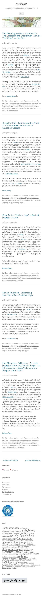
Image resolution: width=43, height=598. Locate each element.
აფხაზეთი (28, 530)
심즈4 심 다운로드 (17, 183)
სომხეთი (24, 563)
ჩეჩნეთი (24, 443)
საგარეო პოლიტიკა (25, 560)
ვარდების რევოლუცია (17, 542)
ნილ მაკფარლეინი (7, 554)
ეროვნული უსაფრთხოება (26, 540)
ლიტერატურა (20, 106)
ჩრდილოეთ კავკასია (28, 445)
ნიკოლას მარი (16, 445)
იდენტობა (5, 351)
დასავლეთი (5, 536)
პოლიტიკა (5, 482)
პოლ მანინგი (29, 106)
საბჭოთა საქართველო (15, 108)
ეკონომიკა (5, 484)
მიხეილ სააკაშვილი (16, 549)
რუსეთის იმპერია (10, 558)
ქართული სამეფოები (23, 566)
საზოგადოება (12, 200)
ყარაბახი (32, 566)
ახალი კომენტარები (33, 460)
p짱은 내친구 (25, 77)
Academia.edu (11, 96)
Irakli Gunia (5, 103)
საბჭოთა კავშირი (27, 558)
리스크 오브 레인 (7, 397)
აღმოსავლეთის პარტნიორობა (12, 533)
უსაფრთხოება (6, 494)
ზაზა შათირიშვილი (12, 110)
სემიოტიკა (20, 203)
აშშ (24, 533)
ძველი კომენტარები (10, 460)
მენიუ (21, 13)
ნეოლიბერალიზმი (26, 552)
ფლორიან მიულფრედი (29, 348)
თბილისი (26, 108)
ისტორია (5, 489)
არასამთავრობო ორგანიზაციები (11, 531)
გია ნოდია (30, 533)
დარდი (33, 200)
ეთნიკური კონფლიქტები (10, 540)
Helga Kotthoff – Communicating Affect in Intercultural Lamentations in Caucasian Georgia (20, 125)
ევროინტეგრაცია (8, 539)
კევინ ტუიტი (13, 280)
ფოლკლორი (26, 200)
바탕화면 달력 (12, 392)
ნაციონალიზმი (10, 551)
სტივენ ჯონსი (7, 565)
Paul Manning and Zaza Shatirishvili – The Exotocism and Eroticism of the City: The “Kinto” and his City (21, 36)
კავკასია (6, 546)
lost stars (22, 249)
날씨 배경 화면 (12, 314)
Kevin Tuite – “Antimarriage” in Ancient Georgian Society (20, 216)
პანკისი (37, 445)
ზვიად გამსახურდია (11, 544)
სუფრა (26, 351)
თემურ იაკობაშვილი (17, 448)
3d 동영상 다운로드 (12, 174)
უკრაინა (26, 565)
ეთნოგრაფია (32, 443)
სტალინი (31, 563)
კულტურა (35, 103)
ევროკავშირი (23, 538)
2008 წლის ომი (11, 527)
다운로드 (26, 55)
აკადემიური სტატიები (24, 103)
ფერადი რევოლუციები (9, 566)
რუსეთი (22, 556)
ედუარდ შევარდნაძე (21, 535)
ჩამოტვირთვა (7, 191)
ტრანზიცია (19, 564)
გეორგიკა (21, 4)
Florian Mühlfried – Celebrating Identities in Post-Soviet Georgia (17, 293)
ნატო (31, 550)
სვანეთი (20, 280)
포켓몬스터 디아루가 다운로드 (30, 164)
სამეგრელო (13, 203)
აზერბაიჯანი (24, 528)
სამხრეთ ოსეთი (11, 562)
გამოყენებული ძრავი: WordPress (11, 594)
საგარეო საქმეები (8, 492)
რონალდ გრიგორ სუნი (9, 557)
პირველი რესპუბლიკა (20, 554)
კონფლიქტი (24, 546)
